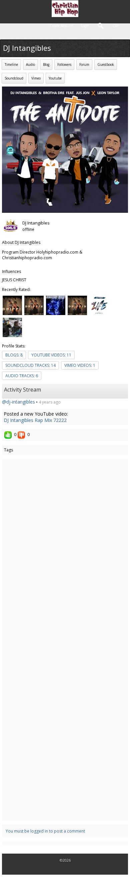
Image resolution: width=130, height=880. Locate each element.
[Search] (101, 26)
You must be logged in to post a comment (45, 831)
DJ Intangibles (36, 223)
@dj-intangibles (18, 402)
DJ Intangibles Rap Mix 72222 (35, 420)
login (85, 25)
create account (61, 25)
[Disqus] (65, 549)
